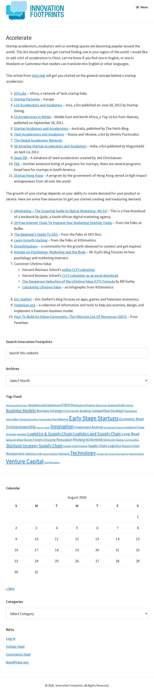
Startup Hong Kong (28, 175)
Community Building (77, 411)
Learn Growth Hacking (31, 240)
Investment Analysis (88, 427)
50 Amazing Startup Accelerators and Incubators (50, 146)
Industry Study (43, 427)
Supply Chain (51, 445)
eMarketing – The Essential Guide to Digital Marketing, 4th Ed (60, 211)
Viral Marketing (52, 462)
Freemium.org (24, 305)
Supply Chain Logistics (104, 446)
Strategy (30, 445)
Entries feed (15, 646)
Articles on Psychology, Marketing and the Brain (50, 252)
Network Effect (14, 440)
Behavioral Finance (84, 405)
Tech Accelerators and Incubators (39, 134)
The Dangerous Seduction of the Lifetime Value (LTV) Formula (68, 281)
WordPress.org (17, 662)
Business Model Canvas (120, 405)
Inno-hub (38, 75)
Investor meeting (16, 434)
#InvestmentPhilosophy (16, 405)
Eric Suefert (23, 299)
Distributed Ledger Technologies (35, 419)
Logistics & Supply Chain (50, 433)
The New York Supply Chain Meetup (112, 454)
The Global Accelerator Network (38, 140)
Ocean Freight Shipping (40, 440)
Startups (14, 445)
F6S (16, 163)
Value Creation (136, 453)
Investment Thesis (134, 427)
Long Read (130, 433)
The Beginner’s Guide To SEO (36, 234)
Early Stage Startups (94, 418)
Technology (83, 452)
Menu (144, 7)
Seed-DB (20, 157)
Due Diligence (60, 419)
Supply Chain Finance (75, 446)
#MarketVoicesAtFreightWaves (44, 405)
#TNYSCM (67, 405)
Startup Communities (127, 440)
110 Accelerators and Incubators (38, 105)
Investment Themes (114, 427)
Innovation (62, 426)
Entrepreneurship (21, 426)
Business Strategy (49, 411)
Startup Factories (27, 99)
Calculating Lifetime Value (41, 287)
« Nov (10, 588)
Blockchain (101, 405)
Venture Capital (25, 461)
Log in (10, 638)
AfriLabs (20, 93)
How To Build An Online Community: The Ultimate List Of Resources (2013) (70, 316)
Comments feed (18, 654)
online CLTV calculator (78, 269)
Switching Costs (33, 454)
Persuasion (64, 439)
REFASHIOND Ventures (100, 440)
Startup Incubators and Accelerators (41, 128)
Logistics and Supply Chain (97, 433)
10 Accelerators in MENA (32, 117)
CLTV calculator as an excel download (90, 275)
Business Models (21, 410)
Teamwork (64, 454)
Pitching (79, 439)
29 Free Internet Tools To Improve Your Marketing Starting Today (63, 222)
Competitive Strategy (108, 411)
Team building (50, 453)
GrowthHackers (25, 246)
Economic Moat (131, 419)
